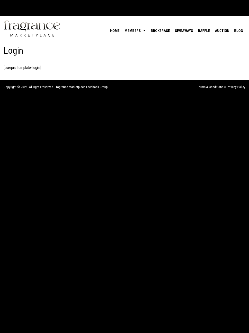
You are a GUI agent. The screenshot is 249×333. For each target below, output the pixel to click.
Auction (222, 31)
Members (132, 31)
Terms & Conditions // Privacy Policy (221, 87)
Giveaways (184, 31)
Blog (238, 31)
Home (115, 31)
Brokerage (160, 31)
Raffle (204, 31)
